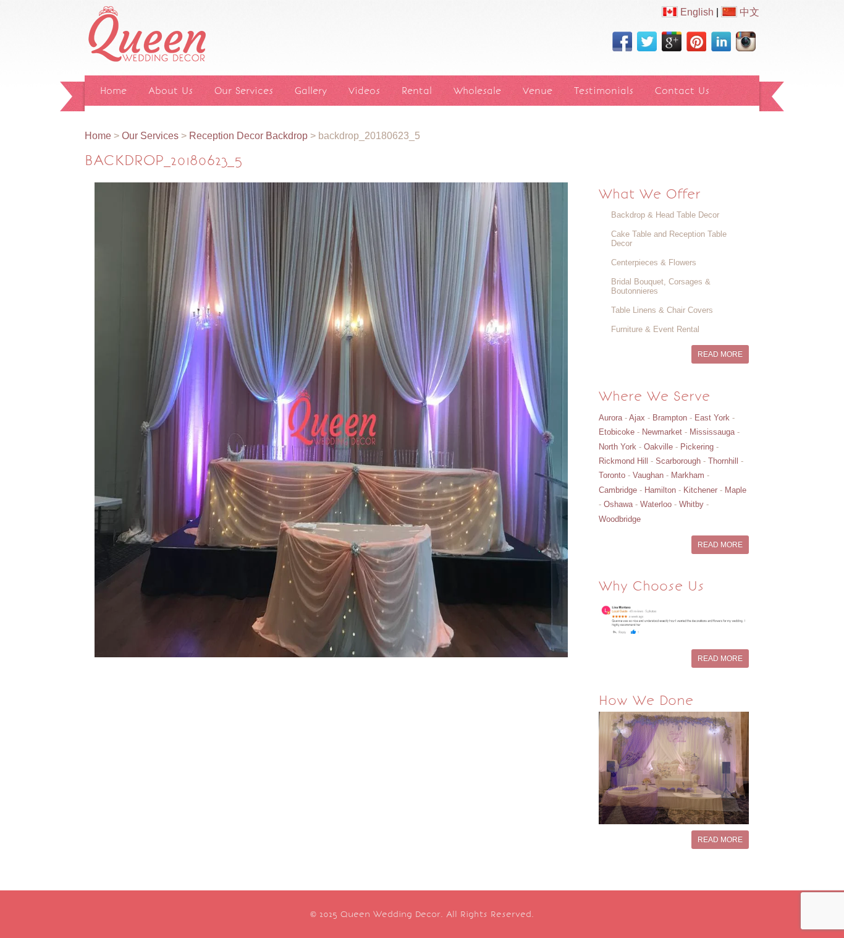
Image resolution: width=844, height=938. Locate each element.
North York (617, 446)
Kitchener (700, 490)
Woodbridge (620, 519)
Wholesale (477, 90)
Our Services (243, 90)
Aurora (610, 417)
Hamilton (660, 490)
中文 (748, 12)
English (696, 12)
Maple (735, 490)
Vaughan (648, 475)
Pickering (697, 446)
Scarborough (678, 461)
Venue (537, 90)
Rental (417, 90)
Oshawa (618, 504)
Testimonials (603, 90)
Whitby (691, 504)
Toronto (612, 475)
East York (712, 417)
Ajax (637, 417)
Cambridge (618, 490)
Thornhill (723, 461)
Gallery (311, 90)
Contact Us (682, 90)
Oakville (658, 446)
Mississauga (712, 432)
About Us (170, 90)
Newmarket (662, 432)
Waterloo (656, 504)
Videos (364, 90)
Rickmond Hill (623, 461)
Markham (687, 475)
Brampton (669, 417)
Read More (720, 354)
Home (113, 90)
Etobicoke (617, 432)
